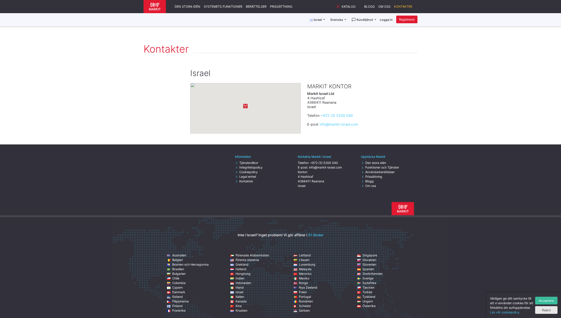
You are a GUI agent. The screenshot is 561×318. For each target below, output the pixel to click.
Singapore (369, 255)
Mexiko (304, 278)
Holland (241, 269)
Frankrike (179, 310)
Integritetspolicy (251, 167)
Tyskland (368, 296)
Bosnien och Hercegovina (190, 264)
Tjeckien (368, 287)
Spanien (368, 269)
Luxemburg (307, 264)
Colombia (179, 283)
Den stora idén (187, 6)
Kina (239, 306)
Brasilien (178, 269)
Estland (177, 296)
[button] (245, 106)
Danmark (178, 292)
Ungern (367, 301)
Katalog (348, 6)
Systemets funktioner (223, 6)
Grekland (242, 264)
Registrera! (407, 19)
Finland (177, 306)
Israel (239, 292)
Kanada (241, 301)
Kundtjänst (365, 19)
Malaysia (305, 269)
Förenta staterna (247, 260)
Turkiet (367, 292)
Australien (179, 255)
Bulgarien (179, 273)
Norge (303, 283)
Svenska (337, 19)
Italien (240, 296)
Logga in (386, 19)
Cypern (177, 287)
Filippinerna (180, 301)
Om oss (384, 6)
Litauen (304, 260)
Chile (175, 278)
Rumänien (306, 301)
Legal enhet (247, 176)
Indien (240, 278)
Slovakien (369, 260)
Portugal (305, 296)
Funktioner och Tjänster (382, 167)
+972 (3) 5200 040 (337, 115)
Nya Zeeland (308, 287)
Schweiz (305, 306)
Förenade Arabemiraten (252, 255)
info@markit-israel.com (339, 124)
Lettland (305, 255)
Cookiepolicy (248, 172)
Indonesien (243, 283)
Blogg (369, 6)
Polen (303, 292)
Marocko (305, 273)
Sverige (367, 278)
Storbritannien (372, 273)
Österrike (369, 306)
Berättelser (256, 6)
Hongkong (243, 273)
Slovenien (369, 264)
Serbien (304, 310)
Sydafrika (369, 283)
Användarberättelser (380, 172)
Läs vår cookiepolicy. (505, 312)
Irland (240, 287)
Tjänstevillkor (248, 163)
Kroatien (241, 310)
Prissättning (281, 6)
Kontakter (403, 6)
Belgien (177, 260)
